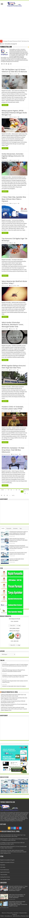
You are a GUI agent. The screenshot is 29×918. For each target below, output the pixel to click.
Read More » (5, 105)
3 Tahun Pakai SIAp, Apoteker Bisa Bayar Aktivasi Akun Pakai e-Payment (14, 199)
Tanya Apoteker (3, 874)
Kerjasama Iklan (23, 912)
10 (8, 489)
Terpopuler (8, 528)
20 (11, 489)
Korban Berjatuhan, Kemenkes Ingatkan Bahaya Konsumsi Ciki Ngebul (13, 156)
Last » (13, 495)
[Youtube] (17, 828)
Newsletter (2, 864)
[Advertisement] (14, 23)
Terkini (2, 528)
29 (19, 489)
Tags (20, 528)
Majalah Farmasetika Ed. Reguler (7, 860)
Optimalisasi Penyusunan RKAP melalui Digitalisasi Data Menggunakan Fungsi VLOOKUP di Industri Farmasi (18, 904)
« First (2, 489)
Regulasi (15, 117)
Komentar (15, 528)
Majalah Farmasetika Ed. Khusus (7, 862)
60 (7, 495)
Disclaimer (16, 912)
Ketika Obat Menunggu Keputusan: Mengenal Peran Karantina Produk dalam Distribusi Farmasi (18, 540)
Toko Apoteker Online (5, 879)
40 (1, 495)
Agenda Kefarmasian (5, 872)
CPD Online (2, 867)
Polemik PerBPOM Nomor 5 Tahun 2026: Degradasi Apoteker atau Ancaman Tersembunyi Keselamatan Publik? (18, 888)
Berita (12, 73)
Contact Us (14, 914)
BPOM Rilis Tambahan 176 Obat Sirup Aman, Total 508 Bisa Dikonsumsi (13, 450)
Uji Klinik (15, 73)
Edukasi (14, 370)
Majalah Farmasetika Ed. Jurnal (9, 692)
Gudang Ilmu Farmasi (5, 877)
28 (16, 489)
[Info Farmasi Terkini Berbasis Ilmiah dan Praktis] (14, 4)
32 (25, 493)
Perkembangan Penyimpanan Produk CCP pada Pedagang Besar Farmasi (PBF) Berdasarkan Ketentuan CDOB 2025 (18, 533)
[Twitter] (14, 828)
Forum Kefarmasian (4, 869)
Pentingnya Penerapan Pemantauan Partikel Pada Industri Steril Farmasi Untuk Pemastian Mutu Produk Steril (18, 547)
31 (25, 491)
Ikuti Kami (3, 824)
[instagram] (20, 828)
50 (4, 495)
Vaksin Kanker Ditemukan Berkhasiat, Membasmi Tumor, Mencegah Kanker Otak (13, 325)
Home (2, 43)
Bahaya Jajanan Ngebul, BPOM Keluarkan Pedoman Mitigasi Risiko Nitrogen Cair (14, 113)
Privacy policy (10, 912)
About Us (4, 912)
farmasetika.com (8, 916)
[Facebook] (12, 828)
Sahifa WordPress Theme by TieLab (21, 916)
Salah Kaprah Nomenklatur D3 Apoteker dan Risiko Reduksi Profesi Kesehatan (17, 896)
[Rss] (9, 828)
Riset (14, 328)
